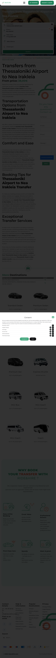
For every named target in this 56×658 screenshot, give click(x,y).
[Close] (53, 317)
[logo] (6, 2)
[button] (28, 325)
